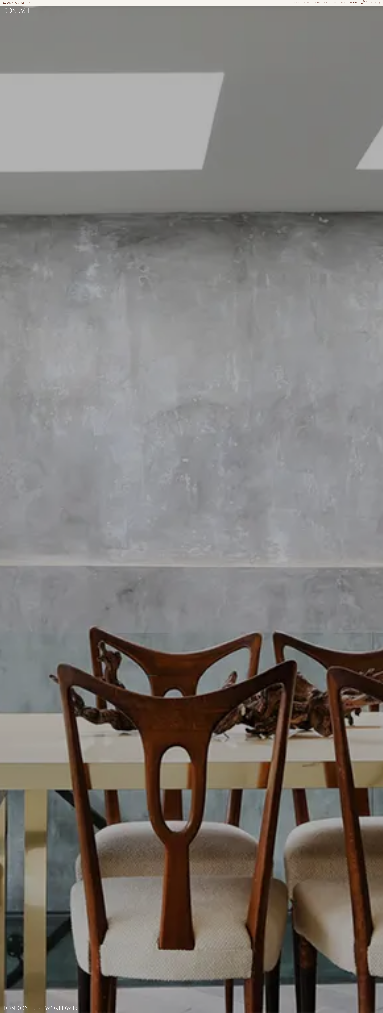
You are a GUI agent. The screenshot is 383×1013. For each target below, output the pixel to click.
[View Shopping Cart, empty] (362, 3)
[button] (300, 3)
